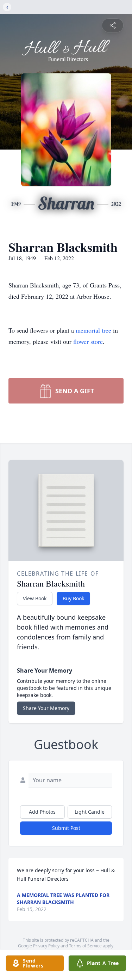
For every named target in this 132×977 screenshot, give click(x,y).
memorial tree (93, 330)
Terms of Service (85, 946)
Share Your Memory (46, 708)
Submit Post (66, 828)
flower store (88, 341)
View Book (34, 598)
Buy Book (73, 598)
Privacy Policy (46, 946)
